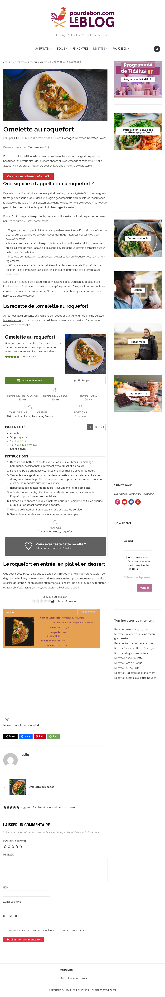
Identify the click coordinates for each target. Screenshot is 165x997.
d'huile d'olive (28, 444)
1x (89, 426)
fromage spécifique (14, 197)
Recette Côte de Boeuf (128, 663)
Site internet (11, 916)
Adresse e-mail (12, 901)
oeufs (16, 433)
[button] (6, 357)
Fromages (68, 138)
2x (95, 426)
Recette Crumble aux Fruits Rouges (135, 677)
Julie (16, 138)
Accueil (7, 62)
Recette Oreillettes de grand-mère (134, 672)
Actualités (42, 48)
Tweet (12, 736)
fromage (8, 725)
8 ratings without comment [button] (59, 807)
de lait (24, 441)
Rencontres (80, 48)
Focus (61, 48)
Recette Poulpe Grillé (126, 668)
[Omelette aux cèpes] (17, 786)
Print (55, 736)
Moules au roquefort (58, 578)
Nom (5, 887)
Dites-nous (42, 548)
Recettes (99, 48)
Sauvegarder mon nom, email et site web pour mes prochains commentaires (47, 930)
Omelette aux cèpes (41, 786)
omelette (20, 725)
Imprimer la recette (31, 380)
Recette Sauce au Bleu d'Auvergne (134, 648)
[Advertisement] (55, 676)
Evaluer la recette (14, 841)
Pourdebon (119, 48)
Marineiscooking (12, 320)
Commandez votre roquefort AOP (28, 176)
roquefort (22, 437)
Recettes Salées (37, 62)
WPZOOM (111, 990)
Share (27, 736)
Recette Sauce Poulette (128, 658)
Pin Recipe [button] (83, 380)
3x (102, 426)
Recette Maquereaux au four (131, 653)
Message (8, 854)
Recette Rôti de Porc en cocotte (133, 643)
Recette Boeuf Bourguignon (131, 629)
